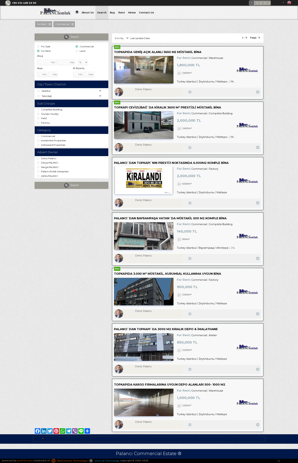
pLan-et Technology (106, 460)
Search (102, 12)
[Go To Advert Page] (257, 92)
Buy (112, 12)
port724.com (24, 460)
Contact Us (146, 12)
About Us (88, 12)
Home (132, 12)
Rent (121, 12)
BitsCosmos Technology (72, 460)
